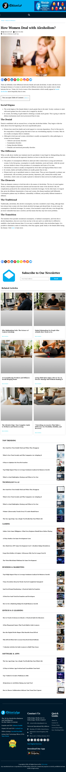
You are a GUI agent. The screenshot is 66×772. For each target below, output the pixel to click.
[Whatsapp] (18, 79)
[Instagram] (24, 79)
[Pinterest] (15, 79)
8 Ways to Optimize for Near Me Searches (15, 462)
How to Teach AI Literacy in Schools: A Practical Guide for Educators (23, 618)
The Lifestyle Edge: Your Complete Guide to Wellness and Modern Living (16, 426)
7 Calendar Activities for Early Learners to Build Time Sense (21, 647)
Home (2, 20)
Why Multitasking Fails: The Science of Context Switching (15, 331)
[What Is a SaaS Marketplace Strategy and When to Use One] (60, 477)
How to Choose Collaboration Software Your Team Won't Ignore (22, 690)
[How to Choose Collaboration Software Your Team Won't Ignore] (60, 690)
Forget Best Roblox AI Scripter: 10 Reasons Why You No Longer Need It (24, 553)
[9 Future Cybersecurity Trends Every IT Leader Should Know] (60, 511)
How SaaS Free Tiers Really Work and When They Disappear (21, 448)
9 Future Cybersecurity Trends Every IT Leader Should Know (21, 511)
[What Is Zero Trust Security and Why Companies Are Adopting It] (60, 455)
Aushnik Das (19, 728)
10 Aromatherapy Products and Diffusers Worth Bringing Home (16, 378)
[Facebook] (2, 79)
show (26, 97)
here (13, 228)
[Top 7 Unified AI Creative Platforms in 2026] (60, 675)
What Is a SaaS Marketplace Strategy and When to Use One (20, 477)
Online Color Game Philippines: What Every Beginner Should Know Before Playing (27, 531)
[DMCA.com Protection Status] (12, 747)
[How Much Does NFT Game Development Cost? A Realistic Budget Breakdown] (60, 545)
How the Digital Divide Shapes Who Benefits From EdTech (20, 632)
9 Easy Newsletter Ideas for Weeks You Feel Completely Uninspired (23, 582)
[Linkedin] (11, 79)
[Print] (27, 79)
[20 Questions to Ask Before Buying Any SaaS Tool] (60, 682)
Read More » (5, 336)
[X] (5, 79)
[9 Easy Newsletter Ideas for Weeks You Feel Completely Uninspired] (60, 581)
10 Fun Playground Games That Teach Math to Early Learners (21, 625)
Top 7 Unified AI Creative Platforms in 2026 (15, 675)
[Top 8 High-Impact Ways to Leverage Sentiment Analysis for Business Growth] (60, 469)
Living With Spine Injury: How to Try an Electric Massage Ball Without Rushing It (49, 378)
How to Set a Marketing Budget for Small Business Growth (20, 604)
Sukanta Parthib (17, 725)
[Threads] (44, 740)
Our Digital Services (34, 744)
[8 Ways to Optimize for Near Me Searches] (60, 462)
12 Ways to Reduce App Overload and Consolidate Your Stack (21, 668)
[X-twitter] (32, 740)
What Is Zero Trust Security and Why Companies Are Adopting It (22, 455)
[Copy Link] (21, 79)
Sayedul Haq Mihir (16, 731)
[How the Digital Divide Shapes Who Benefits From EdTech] (60, 632)
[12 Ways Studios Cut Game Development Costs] (60, 538)
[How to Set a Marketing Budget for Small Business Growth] (60, 603)
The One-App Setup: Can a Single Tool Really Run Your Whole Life (23, 519)
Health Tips (16, 34)
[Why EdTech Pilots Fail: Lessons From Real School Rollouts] (60, 639)
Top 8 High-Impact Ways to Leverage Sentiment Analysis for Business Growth (26, 470)
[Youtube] (48, 740)
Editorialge (44, 764)
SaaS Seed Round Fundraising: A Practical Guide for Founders (21, 589)
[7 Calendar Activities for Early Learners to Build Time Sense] (60, 646)
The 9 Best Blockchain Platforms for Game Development (20, 560)
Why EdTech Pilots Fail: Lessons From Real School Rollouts (21, 639)
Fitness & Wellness (10, 20)
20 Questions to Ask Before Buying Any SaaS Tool (18, 683)
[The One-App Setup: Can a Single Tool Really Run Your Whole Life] (60, 518)
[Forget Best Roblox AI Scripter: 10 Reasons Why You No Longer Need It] (60, 553)
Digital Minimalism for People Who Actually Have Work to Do (47, 331)
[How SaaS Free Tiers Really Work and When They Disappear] (60, 447)
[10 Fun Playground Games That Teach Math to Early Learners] (60, 625)
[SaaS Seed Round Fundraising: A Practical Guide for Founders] (60, 589)
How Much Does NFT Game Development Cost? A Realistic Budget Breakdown (26, 546)
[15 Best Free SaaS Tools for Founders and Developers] (60, 596)
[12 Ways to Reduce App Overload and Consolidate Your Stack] (60, 668)
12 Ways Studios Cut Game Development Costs (17, 538)
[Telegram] (30, 79)
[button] (29, 15)
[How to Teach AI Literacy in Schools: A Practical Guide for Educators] (60, 617)
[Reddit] (8, 79)
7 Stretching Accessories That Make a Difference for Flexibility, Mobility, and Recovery (48, 426)
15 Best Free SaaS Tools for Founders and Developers (19, 596)
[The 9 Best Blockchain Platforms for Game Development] (60, 560)
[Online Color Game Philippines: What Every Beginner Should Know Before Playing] (60, 531)
